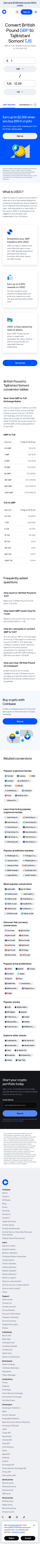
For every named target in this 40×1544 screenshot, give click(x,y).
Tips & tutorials (9, 1263)
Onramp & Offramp (10, 1426)
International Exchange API (14, 1468)
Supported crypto (10, 1324)
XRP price (6, 1493)
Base (4, 1411)
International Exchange (12, 1393)
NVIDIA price (7, 1501)
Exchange (6, 1390)
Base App (6, 1339)
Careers (5, 1196)
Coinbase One (8, 1342)
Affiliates (6, 1200)
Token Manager (9, 1375)
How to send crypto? (11, 1288)
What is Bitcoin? (9, 1274)
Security (6, 1211)
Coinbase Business (10, 1368)
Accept (28, 1538)
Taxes (4, 1292)
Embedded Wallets (10, 1418)
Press (4, 1207)
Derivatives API (9, 1475)
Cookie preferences (11, 1228)
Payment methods (10, 1317)
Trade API (6, 1433)
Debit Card (7, 1353)
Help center (7, 1299)
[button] (35, 12)
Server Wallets (9, 1415)
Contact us (7, 1303)
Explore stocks (8, 1249)
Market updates (9, 1271)
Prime (5, 1382)
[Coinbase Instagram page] (17, 1517)
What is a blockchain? (11, 1281)
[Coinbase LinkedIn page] (10, 1517)
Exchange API (8, 1465)
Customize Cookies (18, 1532)
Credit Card (7, 1350)
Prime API (6, 1472)
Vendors (6, 1218)
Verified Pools (8, 1400)
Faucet (5, 1461)
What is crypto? (9, 1278)
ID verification (8, 1310)
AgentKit (6, 1454)
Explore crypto (8, 1246)
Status (5, 1328)
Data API (6, 1443)
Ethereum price (9, 1486)
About (5, 1193)
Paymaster (7, 1436)
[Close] (34, 1525)
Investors (6, 1214)
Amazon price (8, 1512)
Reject (11, 1538)
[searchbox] (20, 69)
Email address (8, 1100)
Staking (5, 1386)
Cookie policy (8, 1225)
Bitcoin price (8, 1483)
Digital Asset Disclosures (13, 1238)
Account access (9, 1321)
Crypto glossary (9, 1267)
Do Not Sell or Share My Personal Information (17, 1233)
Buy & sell (6, 1335)
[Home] (4, 11)
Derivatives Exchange (11, 1397)
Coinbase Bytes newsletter (14, 1256)
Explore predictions (11, 1357)
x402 (4, 1429)
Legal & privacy (9, 1221)
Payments (6, 1371)
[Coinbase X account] (3, 1517)
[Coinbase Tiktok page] (24, 1517)
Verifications (8, 1447)
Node (4, 1450)
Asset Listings (8, 1364)
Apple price (7, 1505)
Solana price (7, 1490)
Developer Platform (11, 1408)
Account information (11, 1314)
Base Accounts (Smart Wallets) (16, 1422)
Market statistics (9, 1253)
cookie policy (15, 1525)
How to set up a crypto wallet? (15, 1285)
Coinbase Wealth (9, 1346)
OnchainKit (7, 1440)
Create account (9, 1307)
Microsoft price (9, 1508)
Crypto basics (8, 1260)
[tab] (9, 104)
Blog (4, 1203)
